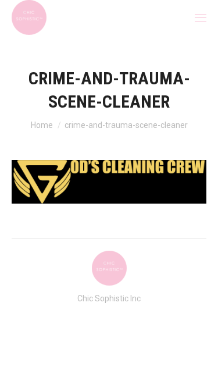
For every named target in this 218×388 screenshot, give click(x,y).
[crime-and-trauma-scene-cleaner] (109, 182)
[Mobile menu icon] (200, 17)
